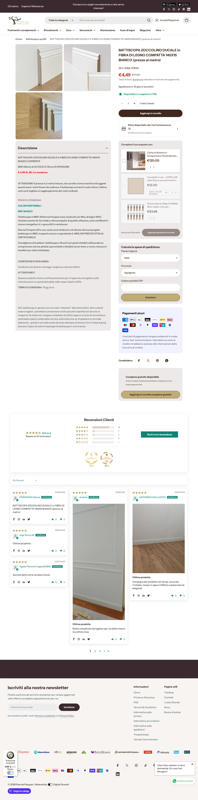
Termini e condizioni (45, 715)
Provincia (126, 265)
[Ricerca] (149, 20)
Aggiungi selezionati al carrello (161, 232)
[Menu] (15, 751)
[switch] (10, 773)
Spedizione (138, 79)
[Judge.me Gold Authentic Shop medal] (91, 458)
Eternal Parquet (24, 784)
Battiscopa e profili (36, 39)
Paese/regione (129, 251)
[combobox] (99, 20)
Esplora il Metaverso (33, 6)
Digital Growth (61, 784)
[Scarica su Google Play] (169, 4)
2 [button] (95, 651)
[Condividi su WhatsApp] (166, 360)
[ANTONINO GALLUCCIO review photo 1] (158, 538)
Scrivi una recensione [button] (159, 434)
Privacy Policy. (67, 715)
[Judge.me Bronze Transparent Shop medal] (107, 458)
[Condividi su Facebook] (139, 360)
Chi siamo (13, 6)
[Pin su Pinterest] (157, 360)
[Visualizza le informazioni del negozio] (177, 128)
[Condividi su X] (148, 360)
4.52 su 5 (46, 432)
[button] (82, 427)
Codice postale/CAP (132, 280)
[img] (20, 492)
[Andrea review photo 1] (99, 562)
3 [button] (100, 651)
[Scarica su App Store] (184, 4)
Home (18, 39)
